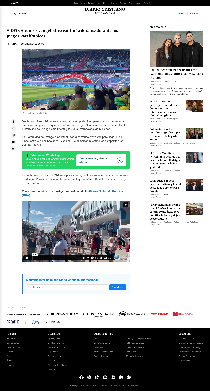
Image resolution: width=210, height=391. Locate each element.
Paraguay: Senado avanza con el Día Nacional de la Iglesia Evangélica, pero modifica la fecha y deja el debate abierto (165, 211)
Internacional (79, 3)
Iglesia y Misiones (189, 142)
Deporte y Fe (53, 352)
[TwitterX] (89, 377)
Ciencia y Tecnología (57, 365)
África (138, 3)
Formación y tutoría (187, 356)
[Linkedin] (97, 377)
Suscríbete (117, 287)
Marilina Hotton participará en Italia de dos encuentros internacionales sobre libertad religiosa (164, 108)
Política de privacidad (135, 347)
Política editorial (133, 352)
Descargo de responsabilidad (138, 338)
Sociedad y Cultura (172, 142)
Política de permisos (135, 343)
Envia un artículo (186, 338)
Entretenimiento (170, 81)
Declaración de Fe (102, 343)
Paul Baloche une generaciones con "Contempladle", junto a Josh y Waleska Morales (176, 73)
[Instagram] (113, 377)
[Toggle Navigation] (4, 3)
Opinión (51, 369)
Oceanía (147, 3)
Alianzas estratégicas (103, 352)
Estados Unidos (110, 3)
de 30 (94, 179)
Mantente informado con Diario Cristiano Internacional (62, 280)
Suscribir (180, 13)
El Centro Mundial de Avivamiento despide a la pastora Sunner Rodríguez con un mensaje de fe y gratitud (166, 160)
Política (167, 194)
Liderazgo (98, 347)
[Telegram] (129, 377)
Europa (123, 3)
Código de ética (101, 356)
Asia (131, 3)
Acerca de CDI (100, 338)
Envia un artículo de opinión (191, 343)
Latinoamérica (94, 3)
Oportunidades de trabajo (190, 347)
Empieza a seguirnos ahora (93, 160)
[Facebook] (81, 377)
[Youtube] (105, 377)
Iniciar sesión (196, 13)
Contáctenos (184, 361)
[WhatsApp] (121, 377)
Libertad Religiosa (170, 118)
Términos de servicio (135, 356)
